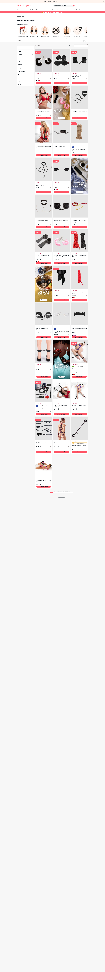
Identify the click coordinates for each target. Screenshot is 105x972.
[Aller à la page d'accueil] (24, 6)
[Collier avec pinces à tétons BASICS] (43, 206)
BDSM (23, 16)
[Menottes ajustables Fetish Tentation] (43, 314)
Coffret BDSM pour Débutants (43, 408)
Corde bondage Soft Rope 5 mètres (78, 292)
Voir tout (20, 40)
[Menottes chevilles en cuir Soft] (43, 351)
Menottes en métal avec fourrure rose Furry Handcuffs (61, 256)
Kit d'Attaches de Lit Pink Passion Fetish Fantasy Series (43, 481)
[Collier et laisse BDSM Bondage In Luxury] (79, 206)
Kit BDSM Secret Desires (41, 442)
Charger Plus (61, 496)
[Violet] (38, 80)
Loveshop (19, 16)
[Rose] (56, 189)
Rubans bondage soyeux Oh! (42, 255)
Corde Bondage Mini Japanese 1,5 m (79, 329)
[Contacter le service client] (76, 5)
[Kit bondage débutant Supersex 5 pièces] (79, 390)
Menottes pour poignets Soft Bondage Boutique (78, 75)
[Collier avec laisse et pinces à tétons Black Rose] (43, 169)
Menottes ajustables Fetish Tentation (42, 329)
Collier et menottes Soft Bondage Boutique (43, 147)
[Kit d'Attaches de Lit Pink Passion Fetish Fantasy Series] (43, 465)
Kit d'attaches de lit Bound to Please (78, 369)
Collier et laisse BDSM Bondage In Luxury (79, 221)
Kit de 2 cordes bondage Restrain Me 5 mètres (79, 256)
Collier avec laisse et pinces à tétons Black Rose (42, 184)
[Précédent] (84, 40)
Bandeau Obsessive (58, 292)
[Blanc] (75, 374)
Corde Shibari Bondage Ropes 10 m (79, 150)
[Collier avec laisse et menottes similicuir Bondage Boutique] (43, 97)
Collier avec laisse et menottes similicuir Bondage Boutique (43, 112)
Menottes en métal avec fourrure (43, 75)
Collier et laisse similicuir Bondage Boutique (79, 112)
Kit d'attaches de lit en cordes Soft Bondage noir (60, 406)
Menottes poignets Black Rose (61, 220)
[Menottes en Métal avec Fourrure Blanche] (61, 314)
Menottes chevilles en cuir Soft (43, 366)
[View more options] (77, 335)
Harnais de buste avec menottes (61, 442)
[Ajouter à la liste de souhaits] (50, 79)
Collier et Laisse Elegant (59, 146)
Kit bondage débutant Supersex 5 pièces (79, 406)
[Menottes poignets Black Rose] (61, 206)
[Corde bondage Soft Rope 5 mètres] (79, 277)
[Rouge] (39, 80)
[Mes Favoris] (84, 5)
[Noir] (36, 80)
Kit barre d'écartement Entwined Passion (79, 446)
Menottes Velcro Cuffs (59, 184)
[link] (82, 5)
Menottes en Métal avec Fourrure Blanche (61, 332)
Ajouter (44, 83)
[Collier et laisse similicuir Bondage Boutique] (79, 97)
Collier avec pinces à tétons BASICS (42, 221)
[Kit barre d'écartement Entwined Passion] (79, 428)
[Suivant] (86, 40)
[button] (52, 1)
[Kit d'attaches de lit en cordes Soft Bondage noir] (61, 390)
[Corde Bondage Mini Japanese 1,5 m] (79, 314)
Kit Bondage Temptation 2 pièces (61, 75)
